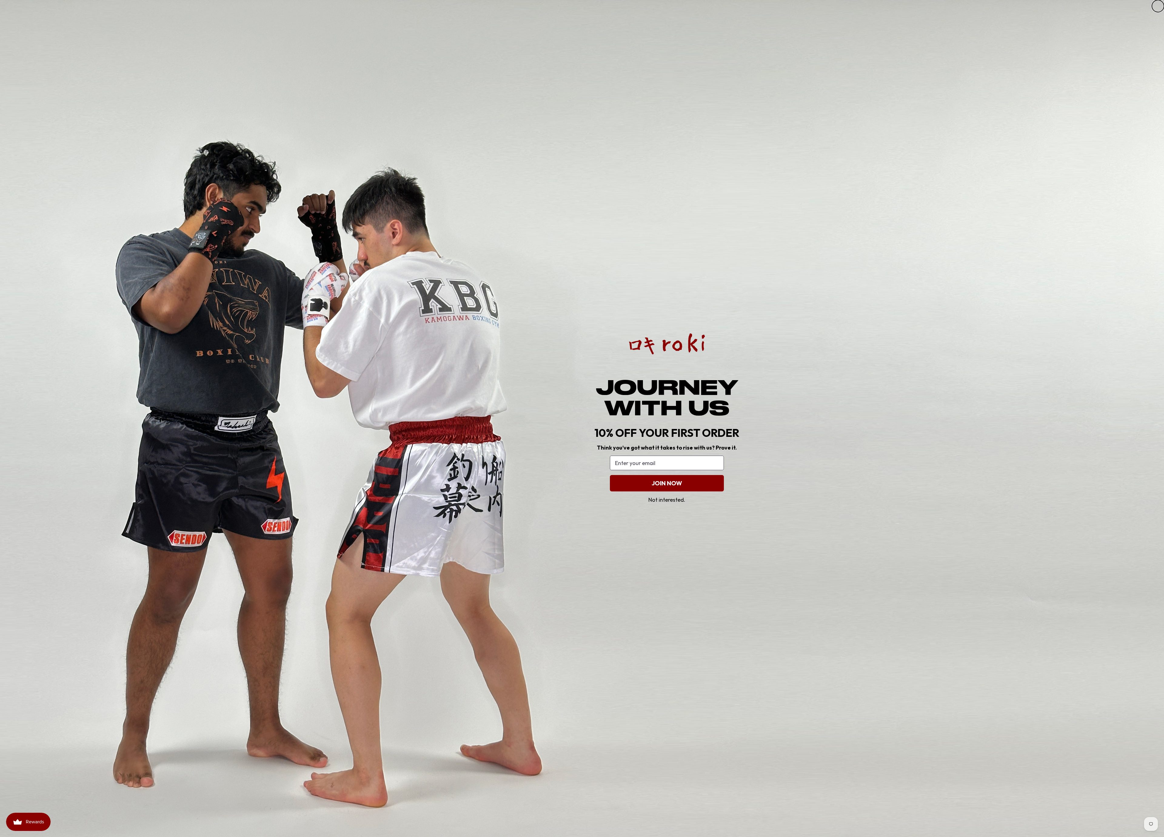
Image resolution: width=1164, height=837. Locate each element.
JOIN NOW (667, 483)
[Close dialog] (1158, 6)
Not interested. (666, 499)
